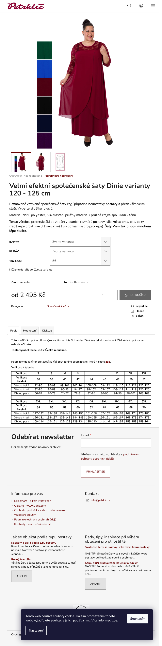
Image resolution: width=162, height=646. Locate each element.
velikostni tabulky (25, 515)
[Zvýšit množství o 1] (112, 295)
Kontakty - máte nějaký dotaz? (32, 524)
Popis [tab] (13, 331)
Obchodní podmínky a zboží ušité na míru (39, 510)
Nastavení (36, 630)
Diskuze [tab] (47, 331)
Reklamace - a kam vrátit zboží (32, 501)
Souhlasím (137, 618)
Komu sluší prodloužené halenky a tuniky (111, 562)
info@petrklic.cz (100, 500)
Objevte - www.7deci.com (30, 506)
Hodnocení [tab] (29, 331)
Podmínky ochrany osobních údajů (35, 519)
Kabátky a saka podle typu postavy (33, 542)
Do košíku (138, 295)
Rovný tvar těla (21, 559)
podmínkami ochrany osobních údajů (110, 456)
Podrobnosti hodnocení (58, 176)
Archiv (22, 576)
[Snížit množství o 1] (93, 295)
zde (114, 620)
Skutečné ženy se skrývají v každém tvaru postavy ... (117, 549)
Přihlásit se (95, 472)
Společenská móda (58, 306)
